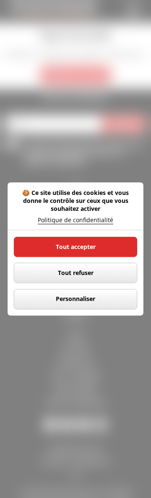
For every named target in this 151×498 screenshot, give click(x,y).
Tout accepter (76, 247)
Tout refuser (76, 273)
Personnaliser (75, 299)
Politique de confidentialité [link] (75, 220)
